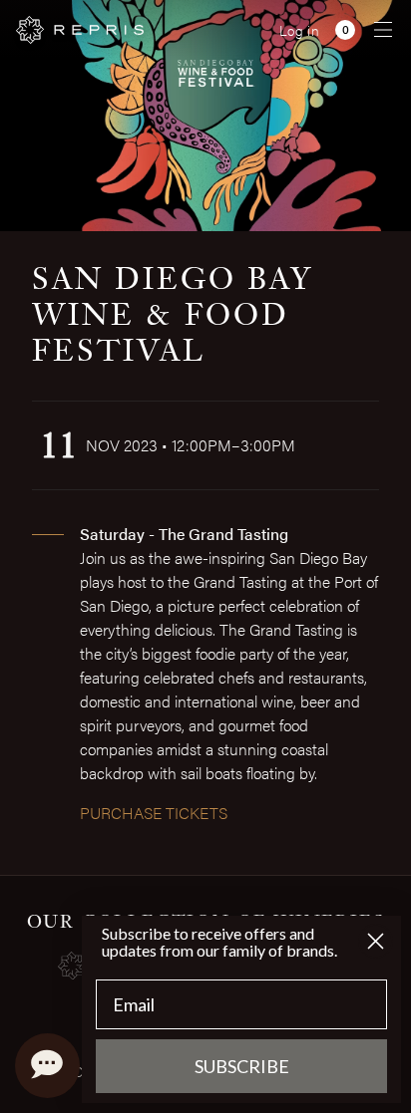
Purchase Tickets (153, 812)
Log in (299, 30)
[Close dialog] (375, 941)
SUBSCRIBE (242, 1066)
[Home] (80, 30)
